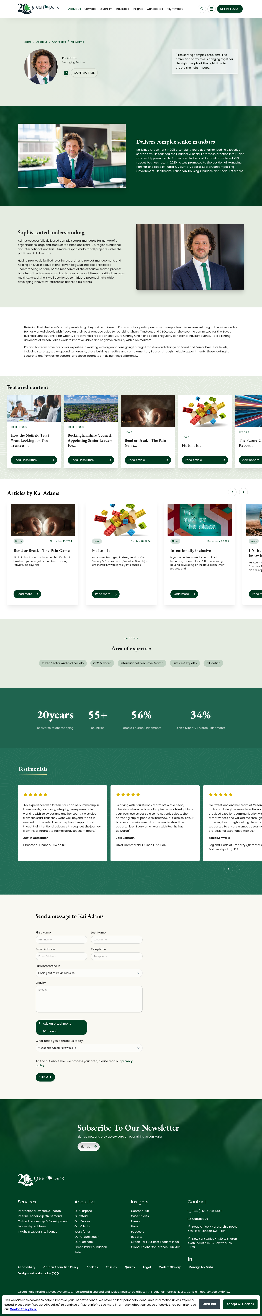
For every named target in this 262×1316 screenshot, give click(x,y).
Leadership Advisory (32, 1226)
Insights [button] (138, 9)
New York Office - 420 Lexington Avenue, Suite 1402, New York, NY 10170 (212, 1243)
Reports (136, 1237)
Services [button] (90, 9)
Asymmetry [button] (174, 9)
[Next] (243, 492)
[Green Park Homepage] (35, 9)
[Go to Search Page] (202, 8)
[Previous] (232, 492)
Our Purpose (83, 1211)
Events (135, 1221)
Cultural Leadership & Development (43, 1221)
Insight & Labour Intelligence (37, 1232)
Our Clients (82, 1226)
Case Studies (140, 1216)
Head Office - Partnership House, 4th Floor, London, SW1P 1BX (213, 1229)
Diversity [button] (106, 9)
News (134, 1226)
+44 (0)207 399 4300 (207, 1211)
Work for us (83, 1232)
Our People (82, 1221)
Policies (111, 1267)
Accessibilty (26, 1267)
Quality (130, 1267)
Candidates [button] (155, 9)
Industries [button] (122, 9)
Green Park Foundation (91, 1247)
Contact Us (200, 1219)
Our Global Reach (87, 1237)
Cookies (92, 1267)
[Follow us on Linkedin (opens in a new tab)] (211, 8)
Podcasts (137, 1232)
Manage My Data (201, 1267)
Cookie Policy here (23, 1309)
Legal (147, 1267)
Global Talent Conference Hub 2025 (156, 1247)
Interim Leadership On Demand (40, 1216)
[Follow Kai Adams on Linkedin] (66, 73)
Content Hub (140, 1211)
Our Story (81, 1216)
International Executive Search (39, 1211)
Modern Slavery (170, 1267)
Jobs (78, 1252)
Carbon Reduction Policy (60, 1267)
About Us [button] (74, 9)
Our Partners (84, 1242)
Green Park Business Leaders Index (155, 1242)
